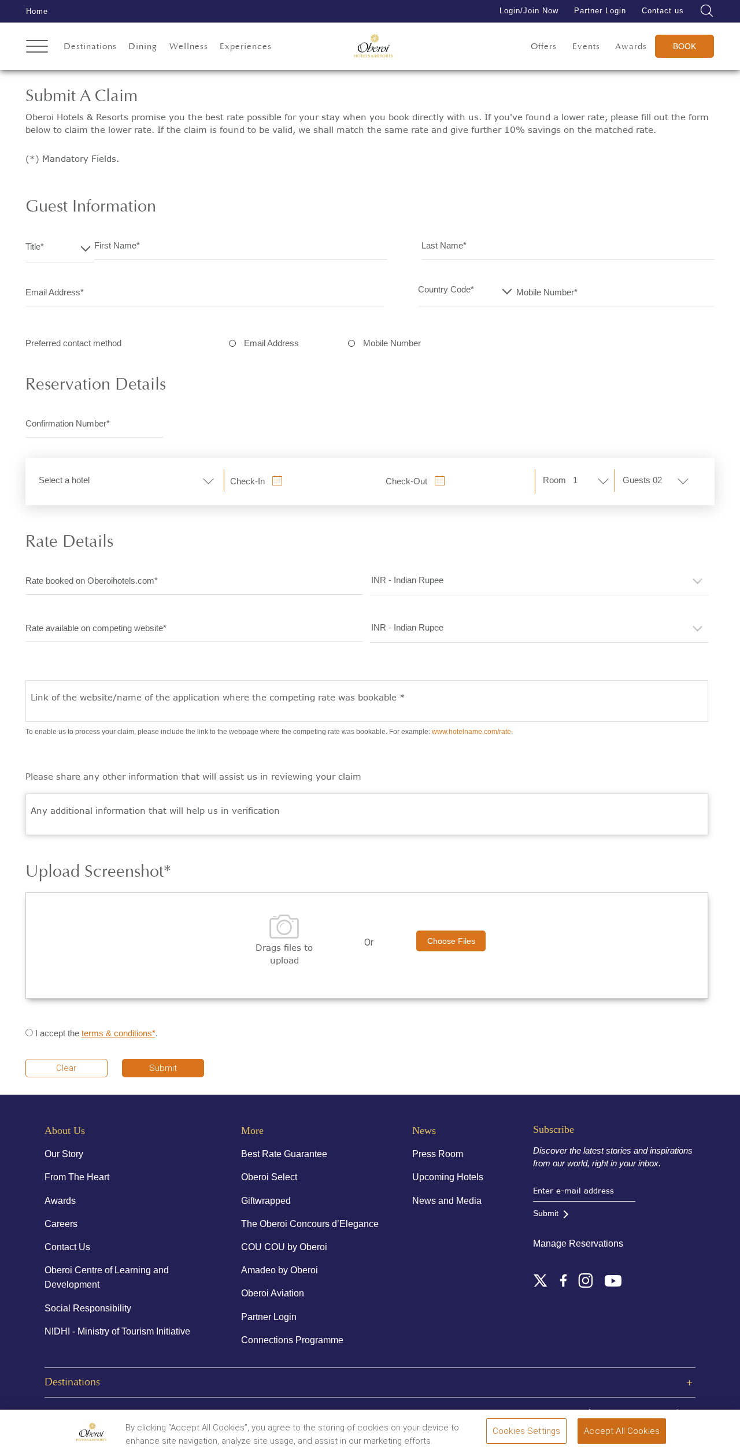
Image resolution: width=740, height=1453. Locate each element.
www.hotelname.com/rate (471, 732)
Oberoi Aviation (272, 1293)
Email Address (271, 343)
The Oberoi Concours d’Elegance (310, 1224)
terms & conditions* (119, 1033)
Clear (66, 1068)
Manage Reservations (578, 1243)
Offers (544, 46)
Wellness (188, 46)
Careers (61, 1224)
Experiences (246, 46)
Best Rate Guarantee (284, 1154)
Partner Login (600, 10)
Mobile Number (392, 343)
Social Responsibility (88, 1308)
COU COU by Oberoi (284, 1247)
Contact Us (67, 1247)
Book (684, 46)
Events (586, 46)
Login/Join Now (529, 10)
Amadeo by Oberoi (279, 1270)
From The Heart (77, 1177)
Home (37, 11)
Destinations (90, 46)
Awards (631, 46)
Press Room (437, 1154)
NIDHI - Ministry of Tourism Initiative (117, 1331)
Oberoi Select (269, 1177)
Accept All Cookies (622, 1431)
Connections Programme (292, 1340)
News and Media (447, 1201)
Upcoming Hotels (447, 1177)
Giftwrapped (266, 1201)
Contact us (663, 10)
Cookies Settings (526, 1431)
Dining (142, 46)
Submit (163, 1068)
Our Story (64, 1154)
